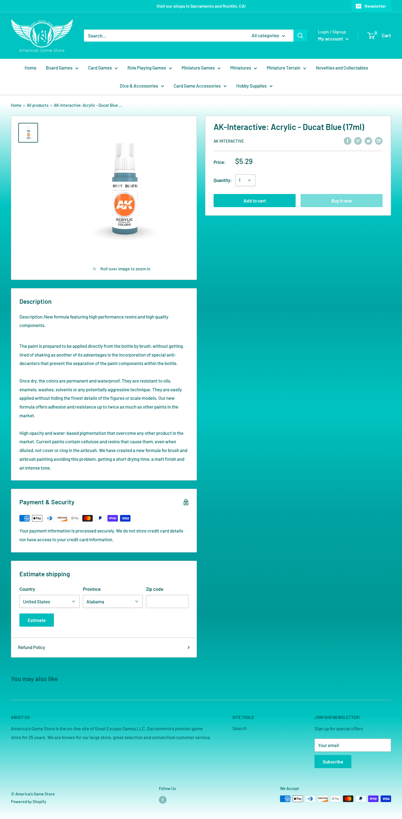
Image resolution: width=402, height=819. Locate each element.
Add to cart (254, 200)
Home (30, 67)
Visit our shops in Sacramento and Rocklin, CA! (201, 5)
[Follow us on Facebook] (163, 799)
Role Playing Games (146, 67)
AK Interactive (229, 140)
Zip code (154, 589)
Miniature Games (198, 67)
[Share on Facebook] (347, 140)
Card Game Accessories (197, 85)
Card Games (100, 67)
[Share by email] (379, 140)
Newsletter (375, 5)
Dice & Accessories (139, 85)
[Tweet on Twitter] (368, 140)
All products (37, 105)
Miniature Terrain (283, 67)
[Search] (300, 36)
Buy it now (341, 200)
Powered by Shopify (28, 801)
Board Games (59, 67)
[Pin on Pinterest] (358, 140)
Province (92, 589)
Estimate (37, 620)
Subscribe (333, 761)
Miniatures (240, 67)
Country (27, 589)
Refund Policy (31, 647)
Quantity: (223, 180)
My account (331, 39)
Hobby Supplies (251, 85)
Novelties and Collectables (342, 67)
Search (239, 728)
